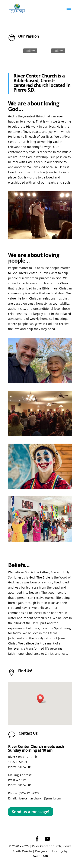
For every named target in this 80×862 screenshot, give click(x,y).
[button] (41, 699)
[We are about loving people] (40, 382)
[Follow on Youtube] (46, 51)
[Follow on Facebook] (18, 51)
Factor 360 (40, 856)
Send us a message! (30, 811)
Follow (30, 51)
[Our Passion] (40, 238)
